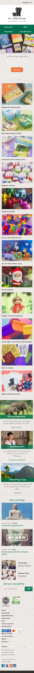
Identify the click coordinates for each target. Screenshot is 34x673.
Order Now (21, 576)
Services (6, 642)
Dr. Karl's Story (7, 636)
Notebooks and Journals (11, 107)
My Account (8, 27)
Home (4, 610)
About (5, 639)
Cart (3, 621)
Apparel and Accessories (11, 394)
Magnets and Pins (8, 185)
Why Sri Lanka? (7, 633)
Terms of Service (8, 624)
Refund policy (7, 626)
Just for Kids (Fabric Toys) (12, 264)
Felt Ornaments (8, 290)
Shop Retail (8, 32)
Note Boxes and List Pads (11, 133)
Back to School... (8, 368)
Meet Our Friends (24, 565)
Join (28, 589)
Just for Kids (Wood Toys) (12, 238)
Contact (4, 646)
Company (27, 2)
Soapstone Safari (8, 211)
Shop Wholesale (25, 32)
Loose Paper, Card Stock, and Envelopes (17, 342)
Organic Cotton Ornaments (12, 316)
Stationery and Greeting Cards (13, 159)
